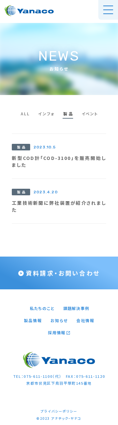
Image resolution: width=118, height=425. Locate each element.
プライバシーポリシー (59, 411)
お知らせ (59, 320)
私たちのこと (42, 308)
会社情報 (85, 320)
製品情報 (33, 320)
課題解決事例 (76, 308)
